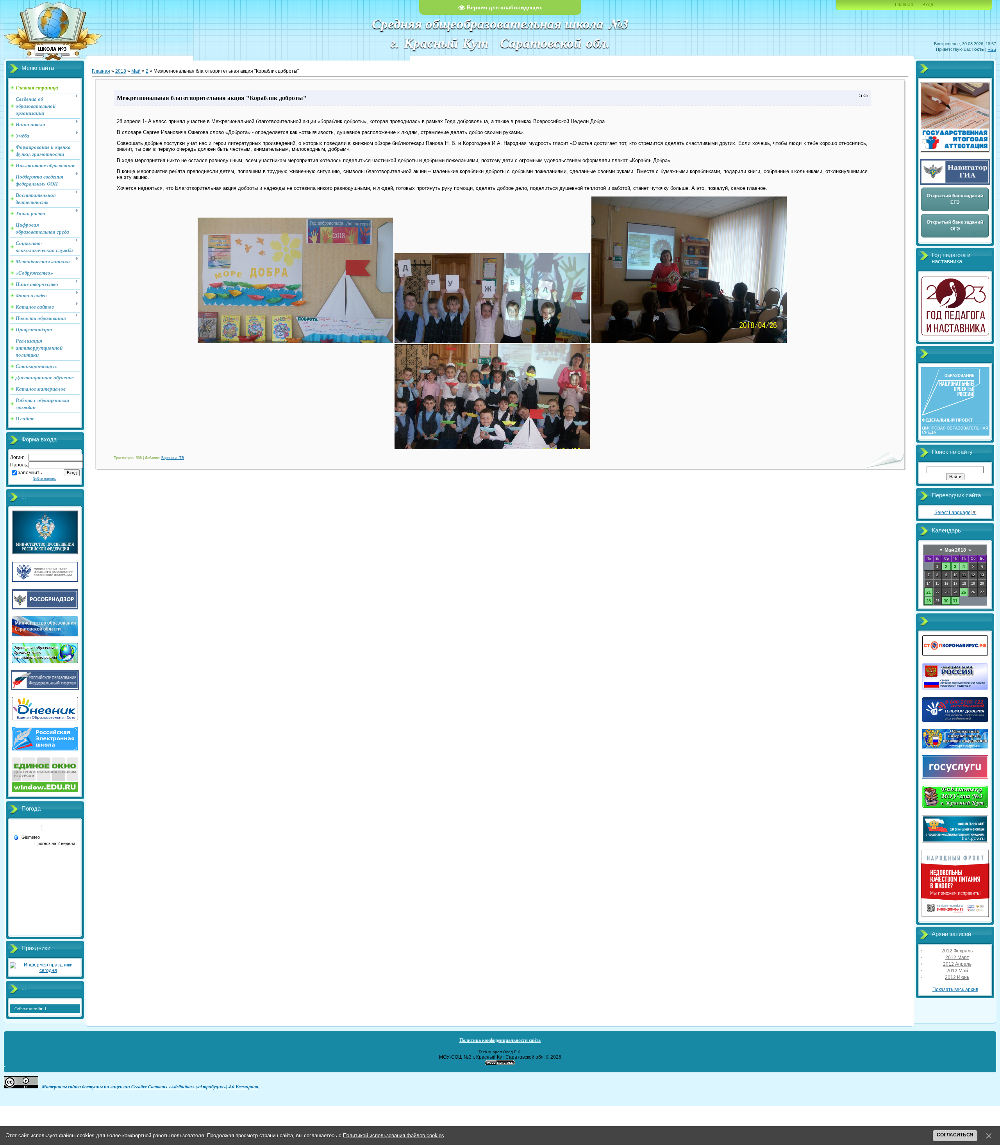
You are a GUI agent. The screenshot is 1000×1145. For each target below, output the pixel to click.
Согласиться (955, 1135)
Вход (927, 4)
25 (963, 592)
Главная (904, 4)
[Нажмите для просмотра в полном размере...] (295, 341)
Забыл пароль (44, 479)
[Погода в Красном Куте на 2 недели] (55, 843)
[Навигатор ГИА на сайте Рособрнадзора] (955, 183)
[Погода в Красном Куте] (45, 830)
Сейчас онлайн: (30, 1008)
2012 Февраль (957, 951)
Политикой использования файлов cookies (393, 1135)
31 (955, 600)
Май (136, 71)
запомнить (30, 472)
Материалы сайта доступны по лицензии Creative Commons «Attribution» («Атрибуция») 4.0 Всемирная (150, 1086)
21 (928, 592)
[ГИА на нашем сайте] (955, 151)
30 (946, 600)
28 (928, 600)
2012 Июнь (957, 977)
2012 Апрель (957, 964)
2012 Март (957, 957)
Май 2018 (955, 550)
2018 (120, 71)
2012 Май (957, 971)
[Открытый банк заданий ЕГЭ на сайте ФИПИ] (955, 210)
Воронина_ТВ (172, 458)
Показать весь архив (955, 989)
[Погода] (26, 836)
